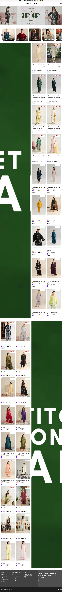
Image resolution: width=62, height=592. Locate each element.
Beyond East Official (5, 589)
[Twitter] (58, 589)
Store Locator (3, 581)
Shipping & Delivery (16, 578)
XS (33, 64)
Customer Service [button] (16, 572)
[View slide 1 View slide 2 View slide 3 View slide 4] (31, 15)
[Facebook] (56, 589)
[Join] (60, 583)
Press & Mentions (4, 579)
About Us (2, 574)
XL (43, 64)
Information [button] (3, 572)
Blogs (2, 583)
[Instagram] (61, 589)
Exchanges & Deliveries (17, 580)
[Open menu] (2, 4)
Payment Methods (16, 576)
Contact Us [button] (27, 572)
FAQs (13, 574)
